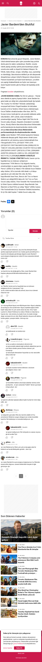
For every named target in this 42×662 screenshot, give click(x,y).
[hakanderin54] (8, 364)
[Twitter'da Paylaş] (12, 201)
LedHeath (9, 245)
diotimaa (9, 410)
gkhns (8, 442)
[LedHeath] (3, 246)
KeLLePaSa (15, 378)
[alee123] (8, 327)
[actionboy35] (3, 301)
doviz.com (21, 653)
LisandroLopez (16, 339)
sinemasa (9, 281)
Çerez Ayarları (7, 648)
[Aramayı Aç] (8, 3)
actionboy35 (10, 301)
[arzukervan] (3, 458)
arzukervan (10, 457)
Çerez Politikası (18, 643)
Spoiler (10, 230)
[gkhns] (3, 443)
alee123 (14, 326)
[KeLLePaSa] (8, 379)
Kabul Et (19, 648)
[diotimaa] (3, 411)
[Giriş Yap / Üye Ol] (34, 3)
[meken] (3, 396)
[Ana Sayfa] (21, 3)
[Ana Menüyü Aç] (3, 3)
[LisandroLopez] (8, 340)
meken (8, 395)
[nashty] (3, 267)
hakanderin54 (16, 363)
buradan (10, 92)
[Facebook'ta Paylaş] (8, 201)
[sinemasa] (3, 282)
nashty (8, 266)
